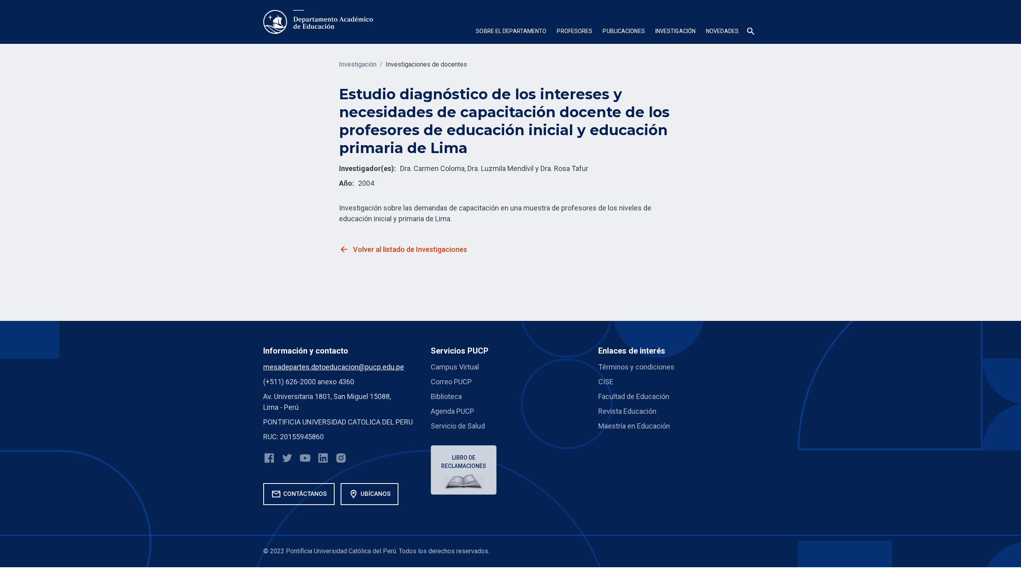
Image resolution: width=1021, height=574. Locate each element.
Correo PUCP (451, 381)
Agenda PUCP (452, 411)
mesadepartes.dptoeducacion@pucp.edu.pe (333, 367)
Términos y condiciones (636, 367)
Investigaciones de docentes (426, 64)
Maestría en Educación (634, 426)
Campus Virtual (455, 367)
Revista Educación (627, 411)
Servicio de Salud (458, 426)
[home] (318, 22)
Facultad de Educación (633, 396)
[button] (511, 32)
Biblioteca (446, 396)
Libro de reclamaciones (463, 461)
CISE (605, 381)
